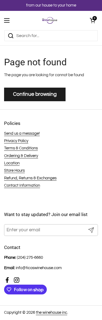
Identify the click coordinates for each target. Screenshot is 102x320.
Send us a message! (22, 133)
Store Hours (14, 170)
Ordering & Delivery (21, 156)
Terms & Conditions (21, 148)
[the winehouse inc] (49, 20)
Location (12, 163)
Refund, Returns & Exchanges (30, 178)
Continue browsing (35, 94)
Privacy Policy (16, 141)
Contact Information (22, 185)
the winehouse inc (51, 312)
